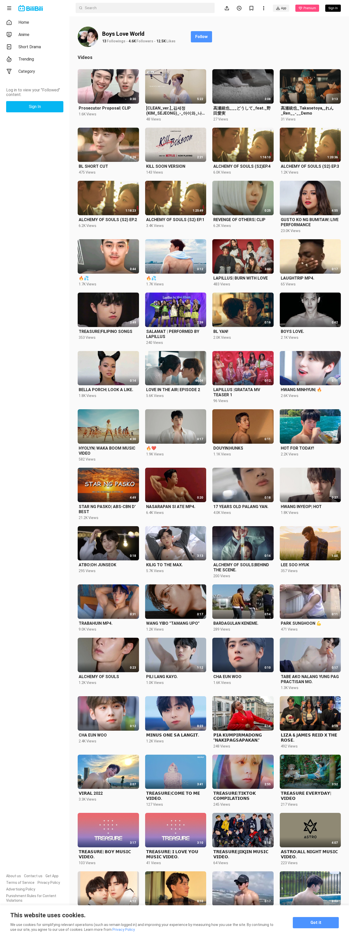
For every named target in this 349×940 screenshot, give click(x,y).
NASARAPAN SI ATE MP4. (170, 506)
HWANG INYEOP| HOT (301, 506)
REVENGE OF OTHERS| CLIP (239, 219)
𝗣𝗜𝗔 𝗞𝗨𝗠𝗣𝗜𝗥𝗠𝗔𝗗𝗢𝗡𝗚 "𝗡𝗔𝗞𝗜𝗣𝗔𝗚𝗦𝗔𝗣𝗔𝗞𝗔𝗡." (237, 738)
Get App (52, 876)
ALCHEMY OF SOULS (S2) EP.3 (310, 166)
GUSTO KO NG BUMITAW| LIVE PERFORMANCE (310, 222)
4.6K (132, 41)
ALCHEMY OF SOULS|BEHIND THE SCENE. (241, 567)
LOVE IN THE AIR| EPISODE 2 (173, 389)
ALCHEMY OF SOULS (99, 676)
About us (13, 876)
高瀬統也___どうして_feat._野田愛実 (242, 111)
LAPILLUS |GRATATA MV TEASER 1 (236, 392)
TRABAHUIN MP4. (95, 623)
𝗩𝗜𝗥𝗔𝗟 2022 (91, 793)
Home (23, 22)
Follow (201, 36)
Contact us (33, 876)
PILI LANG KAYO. (162, 676)
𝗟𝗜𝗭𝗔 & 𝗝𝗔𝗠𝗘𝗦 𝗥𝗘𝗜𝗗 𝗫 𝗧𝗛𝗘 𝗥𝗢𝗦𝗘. (309, 738)
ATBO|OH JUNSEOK (97, 564)
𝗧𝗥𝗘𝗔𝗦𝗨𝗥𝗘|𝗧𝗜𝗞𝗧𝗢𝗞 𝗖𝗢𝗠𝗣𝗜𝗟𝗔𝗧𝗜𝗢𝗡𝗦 (234, 796)
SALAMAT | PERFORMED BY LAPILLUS (172, 334)
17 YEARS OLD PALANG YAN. (240, 506)
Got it (315, 922)
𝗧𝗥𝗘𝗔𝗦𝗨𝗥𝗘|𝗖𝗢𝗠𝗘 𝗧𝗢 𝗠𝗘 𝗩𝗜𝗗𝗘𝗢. (173, 796)
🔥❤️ (151, 448)
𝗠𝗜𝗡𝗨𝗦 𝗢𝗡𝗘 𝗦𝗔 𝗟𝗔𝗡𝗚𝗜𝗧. (172, 735)
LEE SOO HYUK (295, 564)
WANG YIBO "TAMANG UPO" (173, 623)
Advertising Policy (20, 889)
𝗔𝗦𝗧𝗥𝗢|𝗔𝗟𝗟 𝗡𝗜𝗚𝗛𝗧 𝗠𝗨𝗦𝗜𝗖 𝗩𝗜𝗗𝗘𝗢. (309, 854)
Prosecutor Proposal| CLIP (105, 108)
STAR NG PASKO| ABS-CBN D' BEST (107, 509)
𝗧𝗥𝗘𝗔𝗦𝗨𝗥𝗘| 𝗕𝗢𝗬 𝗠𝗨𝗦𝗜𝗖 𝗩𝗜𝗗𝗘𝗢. (105, 854)
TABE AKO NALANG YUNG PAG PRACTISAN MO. (310, 679)
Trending (26, 59)
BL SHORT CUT (93, 166)
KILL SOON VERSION (165, 166)
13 (104, 41)
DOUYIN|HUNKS (228, 448)
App (283, 8)
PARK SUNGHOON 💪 (301, 623)
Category (26, 71)
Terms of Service (20, 883)
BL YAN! (220, 331)
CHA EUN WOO (227, 676)
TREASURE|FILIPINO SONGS (105, 331)
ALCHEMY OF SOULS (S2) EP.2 (108, 219)
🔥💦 (84, 278)
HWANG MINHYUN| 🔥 (301, 389)
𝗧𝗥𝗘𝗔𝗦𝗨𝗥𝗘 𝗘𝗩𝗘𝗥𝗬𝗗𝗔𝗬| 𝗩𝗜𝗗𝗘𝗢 (306, 796)
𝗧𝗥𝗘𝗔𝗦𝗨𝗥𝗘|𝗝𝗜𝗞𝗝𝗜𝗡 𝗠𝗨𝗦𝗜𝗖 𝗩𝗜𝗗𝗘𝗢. (241, 854)
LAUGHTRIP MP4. (297, 278)
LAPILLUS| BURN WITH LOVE (240, 278)
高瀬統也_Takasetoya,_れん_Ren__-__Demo (307, 111)
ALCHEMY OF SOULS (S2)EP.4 (242, 166)
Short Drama (29, 46)
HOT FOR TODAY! (297, 448)
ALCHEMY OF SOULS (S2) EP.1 (175, 219)
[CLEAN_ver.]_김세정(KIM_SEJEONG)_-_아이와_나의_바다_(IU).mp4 (174, 111)
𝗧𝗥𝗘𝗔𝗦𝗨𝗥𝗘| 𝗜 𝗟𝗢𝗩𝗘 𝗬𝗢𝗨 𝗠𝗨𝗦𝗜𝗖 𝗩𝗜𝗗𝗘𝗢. (172, 854)
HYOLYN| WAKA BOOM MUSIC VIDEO (107, 451)
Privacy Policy (49, 883)
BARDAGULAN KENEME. (235, 623)
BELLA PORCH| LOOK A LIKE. (106, 389)
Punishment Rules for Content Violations (31, 898)
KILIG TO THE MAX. (164, 564)
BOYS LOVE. (292, 331)
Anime (23, 34)
